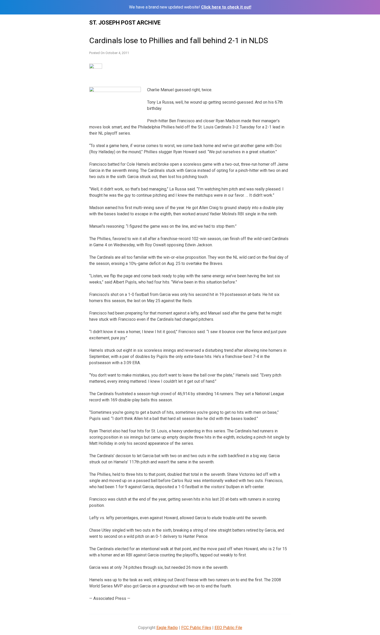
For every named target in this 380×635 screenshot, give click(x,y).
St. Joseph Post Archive (125, 22)
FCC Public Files (196, 627)
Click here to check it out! (226, 7)
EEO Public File (228, 627)
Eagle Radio (167, 627)
